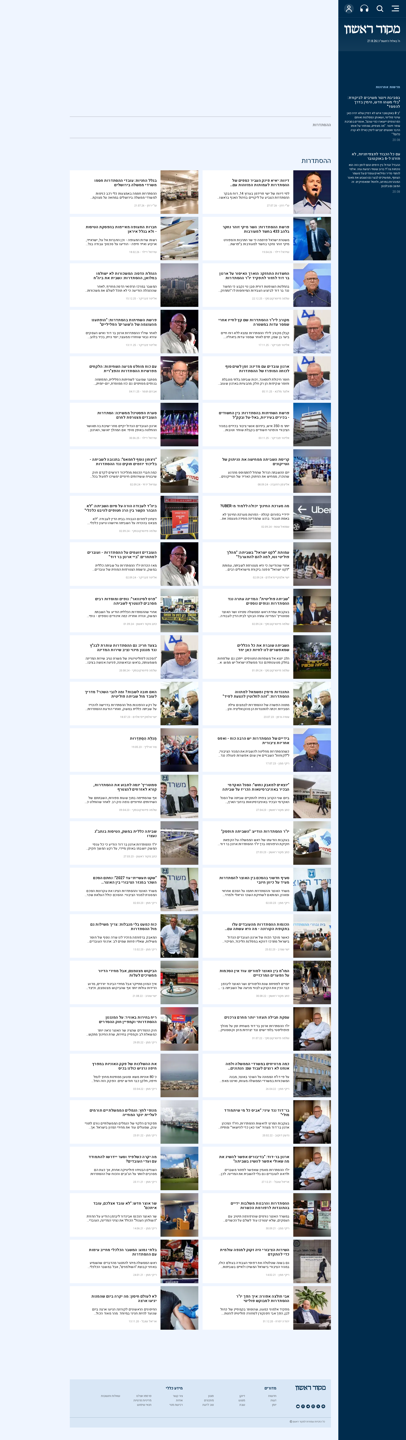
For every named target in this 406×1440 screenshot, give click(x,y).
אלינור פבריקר (148, 298)
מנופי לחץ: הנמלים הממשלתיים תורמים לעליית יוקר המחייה (123, 1113)
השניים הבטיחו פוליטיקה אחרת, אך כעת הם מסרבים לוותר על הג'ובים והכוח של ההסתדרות (124, 1172)
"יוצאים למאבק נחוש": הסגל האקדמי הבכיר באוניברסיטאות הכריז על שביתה (255, 787)
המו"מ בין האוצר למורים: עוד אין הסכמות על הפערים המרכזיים (254, 973)
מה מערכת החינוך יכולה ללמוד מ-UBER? (254, 506)
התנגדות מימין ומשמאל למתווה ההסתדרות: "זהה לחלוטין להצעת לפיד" (256, 694)
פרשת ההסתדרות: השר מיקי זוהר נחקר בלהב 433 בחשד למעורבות (256, 229)
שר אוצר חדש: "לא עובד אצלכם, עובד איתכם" (125, 1206)
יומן (274, 1405)
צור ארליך (150, 747)
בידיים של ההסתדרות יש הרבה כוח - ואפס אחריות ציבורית (253, 741)
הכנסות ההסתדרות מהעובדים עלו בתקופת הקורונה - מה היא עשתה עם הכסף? (258, 929)
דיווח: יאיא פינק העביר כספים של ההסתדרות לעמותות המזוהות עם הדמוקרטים (260, 185)
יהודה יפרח (282, 1321)
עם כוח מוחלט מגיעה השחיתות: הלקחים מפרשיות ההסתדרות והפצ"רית (123, 369)
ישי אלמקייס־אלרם (277, 577)
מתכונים (209, 1400)
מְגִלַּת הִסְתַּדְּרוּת (143, 738)
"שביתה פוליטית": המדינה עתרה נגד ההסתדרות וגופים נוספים (258, 601)
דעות (273, 1400)
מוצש (242, 1400)
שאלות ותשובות (110, 1396)
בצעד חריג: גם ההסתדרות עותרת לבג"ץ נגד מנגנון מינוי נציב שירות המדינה (123, 648)
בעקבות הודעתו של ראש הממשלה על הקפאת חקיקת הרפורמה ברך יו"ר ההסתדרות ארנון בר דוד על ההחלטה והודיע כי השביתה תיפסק (254, 842)
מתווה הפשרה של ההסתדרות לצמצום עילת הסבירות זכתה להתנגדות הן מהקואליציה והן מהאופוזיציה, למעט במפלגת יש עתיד (258, 707)
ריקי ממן (283, 763)
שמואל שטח (281, 527)
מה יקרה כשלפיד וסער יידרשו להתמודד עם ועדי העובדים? (123, 1159)
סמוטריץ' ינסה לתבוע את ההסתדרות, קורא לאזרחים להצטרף (125, 787)
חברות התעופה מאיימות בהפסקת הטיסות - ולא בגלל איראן (121, 229)
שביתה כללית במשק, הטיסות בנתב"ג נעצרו (126, 834)
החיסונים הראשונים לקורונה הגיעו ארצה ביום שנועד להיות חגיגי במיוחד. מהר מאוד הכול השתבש (124, 1311)
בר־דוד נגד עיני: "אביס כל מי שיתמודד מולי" (256, 1113)
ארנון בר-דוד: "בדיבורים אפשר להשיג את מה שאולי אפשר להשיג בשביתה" (254, 1159)
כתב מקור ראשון (146, 624)
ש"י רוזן (284, 205)
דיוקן (242, 1396)
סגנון (211, 1396)
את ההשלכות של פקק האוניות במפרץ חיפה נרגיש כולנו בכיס (124, 1066)
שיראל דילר (282, 252)
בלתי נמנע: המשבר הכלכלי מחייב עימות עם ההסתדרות (123, 1252)
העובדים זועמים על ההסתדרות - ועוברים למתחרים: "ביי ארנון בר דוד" (122, 555)
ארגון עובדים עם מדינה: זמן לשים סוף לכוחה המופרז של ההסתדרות (257, 369)
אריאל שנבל (281, 1182)
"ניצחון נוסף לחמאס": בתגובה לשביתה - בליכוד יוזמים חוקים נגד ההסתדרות (123, 462)
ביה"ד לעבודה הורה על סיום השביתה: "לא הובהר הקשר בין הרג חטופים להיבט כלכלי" (121, 508)
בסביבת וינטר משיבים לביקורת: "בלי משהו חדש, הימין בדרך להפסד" (374, 102)
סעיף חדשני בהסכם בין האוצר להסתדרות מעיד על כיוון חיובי (254, 880)
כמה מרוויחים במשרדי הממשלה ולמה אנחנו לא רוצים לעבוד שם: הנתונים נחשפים (257, 1068)
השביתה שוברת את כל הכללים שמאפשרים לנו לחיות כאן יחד (263, 648)
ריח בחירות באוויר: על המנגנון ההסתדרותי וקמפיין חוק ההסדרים (128, 1020)
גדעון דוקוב (282, 1135)
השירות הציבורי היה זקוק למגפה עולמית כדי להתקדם (254, 1252)
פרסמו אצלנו (143, 1396)
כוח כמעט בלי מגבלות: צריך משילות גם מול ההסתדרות (123, 927)
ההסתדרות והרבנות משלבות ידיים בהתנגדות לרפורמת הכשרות (260, 1206)
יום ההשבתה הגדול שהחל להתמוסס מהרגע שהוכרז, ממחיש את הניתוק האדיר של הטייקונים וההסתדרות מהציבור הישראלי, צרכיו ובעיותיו (255, 474)
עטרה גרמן (282, 717)
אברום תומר (149, 391)
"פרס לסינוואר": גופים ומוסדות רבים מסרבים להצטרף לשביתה (126, 601)
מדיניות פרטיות (142, 1400)
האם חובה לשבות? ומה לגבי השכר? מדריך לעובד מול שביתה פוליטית (121, 694)
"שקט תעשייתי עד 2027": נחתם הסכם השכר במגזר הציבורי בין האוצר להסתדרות (125, 882)
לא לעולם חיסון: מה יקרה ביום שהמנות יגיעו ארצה (124, 1299)
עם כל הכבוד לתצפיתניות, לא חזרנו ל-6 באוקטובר (376, 156)
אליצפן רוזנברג (279, 484)
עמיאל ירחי (150, 484)
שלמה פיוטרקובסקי (277, 298)
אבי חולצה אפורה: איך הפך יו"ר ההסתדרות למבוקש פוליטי (262, 1299)
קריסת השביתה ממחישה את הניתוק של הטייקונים (255, 462)
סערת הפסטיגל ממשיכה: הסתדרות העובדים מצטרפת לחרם (127, 415)
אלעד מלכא (282, 391)
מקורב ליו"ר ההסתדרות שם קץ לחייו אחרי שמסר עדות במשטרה (253, 322)
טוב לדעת (208, 1405)
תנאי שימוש (144, 1405)
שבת (242, 1405)
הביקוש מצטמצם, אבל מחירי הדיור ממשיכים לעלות (127, 973)
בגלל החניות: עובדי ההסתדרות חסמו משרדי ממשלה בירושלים (125, 183)
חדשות (272, 1396)
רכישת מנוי (176, 1405)
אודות (179, 1400)
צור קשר (178, 1396)
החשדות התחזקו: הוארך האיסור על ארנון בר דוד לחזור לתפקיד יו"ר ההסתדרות (254, 276)
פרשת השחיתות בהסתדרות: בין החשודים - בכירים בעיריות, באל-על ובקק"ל (254, 415)
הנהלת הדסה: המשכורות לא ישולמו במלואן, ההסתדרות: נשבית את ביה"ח (125, 276)
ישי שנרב (283, 949)
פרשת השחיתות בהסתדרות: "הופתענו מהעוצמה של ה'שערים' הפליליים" (124, 322)
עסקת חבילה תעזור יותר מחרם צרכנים (256, 1017)
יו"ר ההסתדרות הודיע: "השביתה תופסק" (255, 831)
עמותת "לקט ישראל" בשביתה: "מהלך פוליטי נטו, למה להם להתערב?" (258, 555)
